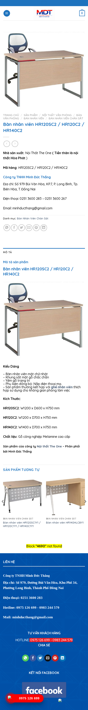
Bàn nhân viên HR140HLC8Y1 (64, 522)
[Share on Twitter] (21, 227)
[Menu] (6, 13)
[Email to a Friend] (29, 227)
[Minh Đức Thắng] (44, 13)
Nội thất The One (49, 446)
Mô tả (7, 252)
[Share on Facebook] (14, 227)
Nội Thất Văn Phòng (57, 115)
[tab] (44, 252)
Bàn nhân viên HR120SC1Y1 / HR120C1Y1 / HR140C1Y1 (22, 524)
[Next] (85, 509)
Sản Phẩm (30, 115)
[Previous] (3, 509)
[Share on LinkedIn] (43, 227)
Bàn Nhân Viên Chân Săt (66, 118)
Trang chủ (11, 115)
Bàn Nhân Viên (34, 118)
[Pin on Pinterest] (36, 227)
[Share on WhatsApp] (6, 227)
